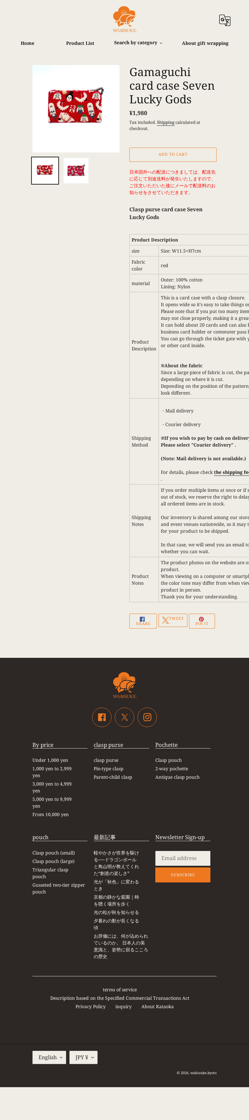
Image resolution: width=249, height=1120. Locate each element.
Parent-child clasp (113, 777)
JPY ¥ (82, 1057)
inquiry (123, 1006)
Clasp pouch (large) (53, 861)
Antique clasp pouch (177, 777)
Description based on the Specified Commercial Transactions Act (119, 998)
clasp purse (106, 760)
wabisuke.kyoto (203, 1072)
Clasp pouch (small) (53, 853)
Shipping (165, 122)
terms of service (120, 989)
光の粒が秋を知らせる (116, 912)
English (48, 1057)
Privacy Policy (91, 1006)
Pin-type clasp (109, 768)
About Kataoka (157, 1006)
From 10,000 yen (50, 814)
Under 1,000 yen (50, 760)
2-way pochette (171, 768)
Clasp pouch (168, 760)
